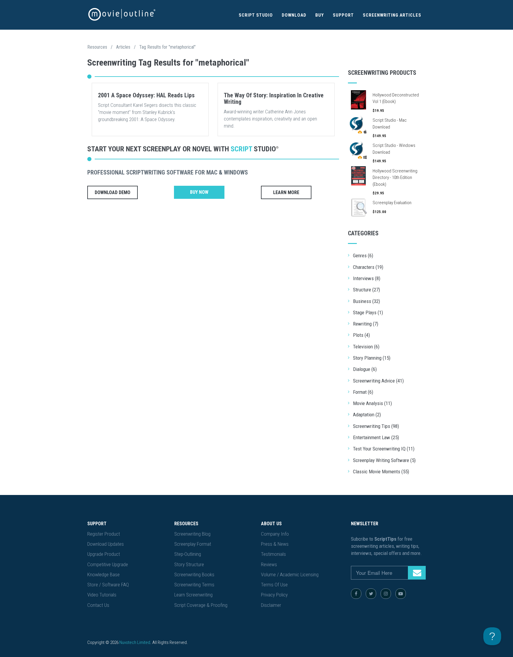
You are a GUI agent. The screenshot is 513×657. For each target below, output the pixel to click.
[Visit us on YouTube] (400, 593)
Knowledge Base (103, 574)
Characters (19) (368, 267)
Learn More (286, 192)
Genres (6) (363, 255)
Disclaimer (271, 605)
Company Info (275, 534)
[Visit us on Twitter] (371, 593)
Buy (319, 15)
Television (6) (366, 347)
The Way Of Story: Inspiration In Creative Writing (274, 98)
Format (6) (363, 392)
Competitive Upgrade (107, 564)
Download (294, 15)
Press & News (275, 544)
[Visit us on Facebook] (356, 593)
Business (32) (366, 301)
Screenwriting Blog (192, 534)
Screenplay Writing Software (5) (384, 460)
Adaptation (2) (367, 415)
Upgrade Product (103, 554)
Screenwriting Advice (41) (378, 381)
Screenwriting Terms (194, 585)
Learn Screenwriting (193, 595)
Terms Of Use (274, 585)
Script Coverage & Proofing (200, 605)
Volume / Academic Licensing (290, 574)
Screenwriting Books (194, 574)
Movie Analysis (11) (372, 403)
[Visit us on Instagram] (386, 593)
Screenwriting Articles (392, 15)
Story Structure (189, 564)
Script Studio (256, 15)
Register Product (103, 534)
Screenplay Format (192, 544)
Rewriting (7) (365, 324)
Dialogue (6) (365, 369)
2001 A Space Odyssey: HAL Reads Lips (146, 95)
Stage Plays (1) (368, 312)
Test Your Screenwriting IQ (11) (383, 449)
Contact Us (98, 605)
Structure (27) (366, 290)
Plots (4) (361, 335)
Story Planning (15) (371, 358)
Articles (123, 47)
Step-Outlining (187, 554)
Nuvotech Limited (134, 642)
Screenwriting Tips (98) (376, 426)
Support (343, 15)
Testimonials (273, 554)
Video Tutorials (101, 595)
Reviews (269, 564)
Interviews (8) (366, 278)
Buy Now (199, 192)
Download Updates (105, 544)
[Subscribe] (417, 573)
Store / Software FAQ (108, 585)
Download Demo (112, 192)
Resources (97, 47)
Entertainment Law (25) (376, 437)
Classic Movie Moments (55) (381, 471)
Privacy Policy (274, 595)
